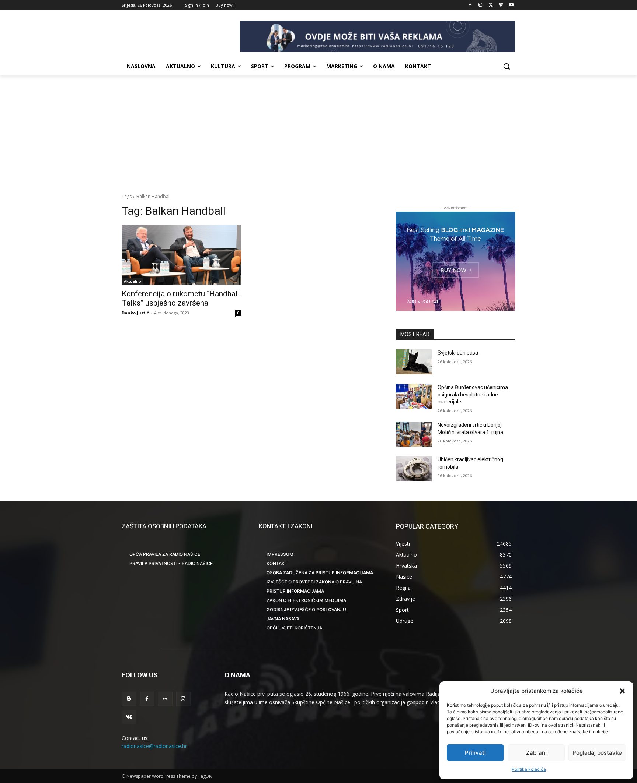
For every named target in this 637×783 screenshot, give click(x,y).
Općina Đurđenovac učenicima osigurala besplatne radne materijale (473, 394)
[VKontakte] (129, 717)
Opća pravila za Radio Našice (164, 554)
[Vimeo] (501, 5)
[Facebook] (470, 5)
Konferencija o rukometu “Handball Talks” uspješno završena (181, 298)
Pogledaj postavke (597, 752)
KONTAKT (277, 563)
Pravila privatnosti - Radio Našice (171, 563)
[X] (491, 5)
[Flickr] (165, 699)
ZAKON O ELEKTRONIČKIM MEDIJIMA (306, 600)
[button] (622, 691)
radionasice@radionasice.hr (154, 746)
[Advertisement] (318, 130)
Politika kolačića (529, 769)
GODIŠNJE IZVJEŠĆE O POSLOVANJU (306, 609)
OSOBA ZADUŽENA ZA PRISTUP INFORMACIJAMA (320, 572)
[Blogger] (129, 699)
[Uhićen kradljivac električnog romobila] (414, 468)
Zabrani (536, 752)
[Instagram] (480, 5)
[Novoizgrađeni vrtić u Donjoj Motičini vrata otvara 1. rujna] (414, 434)
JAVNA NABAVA (283, 618)
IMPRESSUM (280, 554)
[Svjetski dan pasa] (414, 361)
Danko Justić (135, 312)
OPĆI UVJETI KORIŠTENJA (294, 628)
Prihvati (475, 752)
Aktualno (132, 281)
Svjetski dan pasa (458, 353)
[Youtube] (511, 5)
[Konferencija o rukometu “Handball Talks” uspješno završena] (181, 255)
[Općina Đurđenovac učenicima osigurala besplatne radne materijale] (414, 396)
